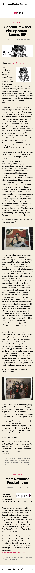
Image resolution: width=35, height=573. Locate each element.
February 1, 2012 (25, 487)
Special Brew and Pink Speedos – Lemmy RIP (17, 31)
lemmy (6, 460)
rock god (19, 463)
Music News (17, 474)
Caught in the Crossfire (17, 4)
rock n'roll (26, 463)
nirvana (6, 463)
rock (14, 463)
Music (21, 22)
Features (14, 22)
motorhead (13, 460)
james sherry (22, 458)
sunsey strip (13, 465)
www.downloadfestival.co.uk (13, 552)
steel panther (13, 559)
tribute (19, 465)
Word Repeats (18, 63)
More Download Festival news (18, 481)
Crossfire (12, 487)
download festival (10, 557)
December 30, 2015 (23, 39)
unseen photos (27, 465)
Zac (11, 39)
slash (6, 465)
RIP (11, 463)
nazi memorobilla (23, 460)
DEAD (6, 458)
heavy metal (13, 458)
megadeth (20, 557)
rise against (28, 557)
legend (29, 458)
